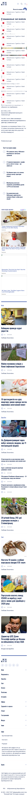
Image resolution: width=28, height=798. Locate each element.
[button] (15, 670)
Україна (3, 417)
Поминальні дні (6, 141)
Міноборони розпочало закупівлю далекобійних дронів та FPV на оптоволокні (15, 184)
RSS (4, 788)
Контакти (4, 740)
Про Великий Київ (7, 736)
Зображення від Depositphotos (16, 788)
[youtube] (17, 665)
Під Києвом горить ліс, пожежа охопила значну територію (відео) (15, 174)
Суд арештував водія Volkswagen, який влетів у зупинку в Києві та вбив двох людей (15, 196)
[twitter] (10, 665)
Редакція (4, 744)
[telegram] (2, 665)
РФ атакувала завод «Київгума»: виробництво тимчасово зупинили (16, 153)
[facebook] (6, 665)
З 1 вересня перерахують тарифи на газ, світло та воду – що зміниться (16, 164)
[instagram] (13, 665)
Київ (2, 305)
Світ (2, 537)
